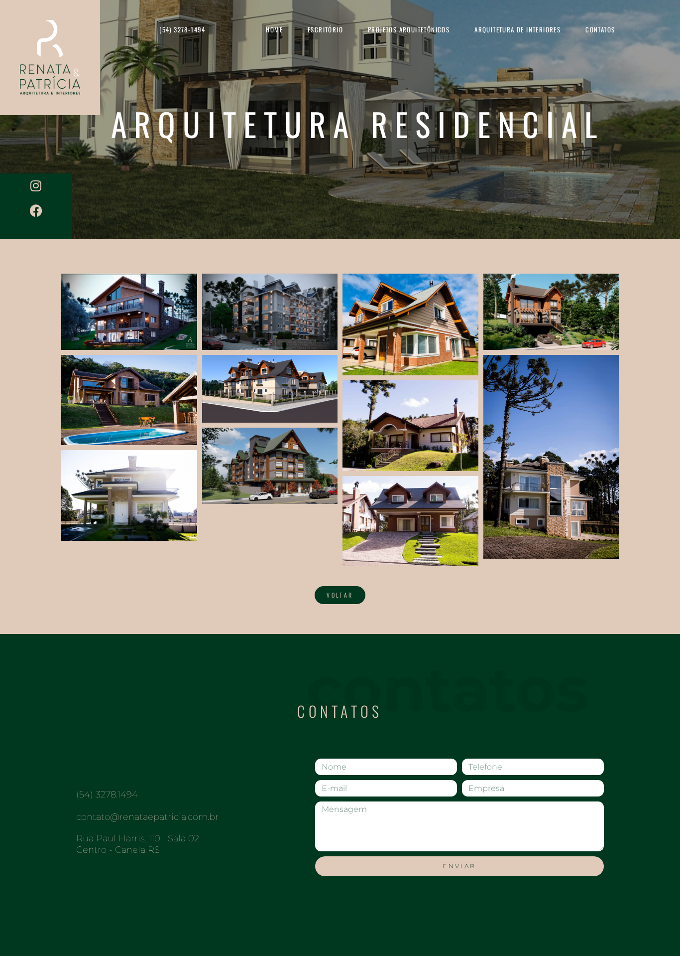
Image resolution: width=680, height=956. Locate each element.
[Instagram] (35, 185)
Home (274, 29)
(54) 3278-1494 (182, 29)
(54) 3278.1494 (107, 794)
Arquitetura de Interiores (517, 29)
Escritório (325, 29)
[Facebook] (35, 210)
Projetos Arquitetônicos (409, 29)
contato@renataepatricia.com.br (147, 816)
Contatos (600, 29)
